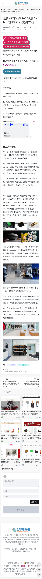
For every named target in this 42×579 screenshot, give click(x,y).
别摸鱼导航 (23, 549)
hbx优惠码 (10, 10)
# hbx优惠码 (11, 365)
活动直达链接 (13, 71)
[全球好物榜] (21, 3)
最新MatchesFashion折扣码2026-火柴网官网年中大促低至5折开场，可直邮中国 (31, 437)
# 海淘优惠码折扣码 (23, 365)
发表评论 (34, 502)
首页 (4, 10)
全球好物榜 (26, 551)
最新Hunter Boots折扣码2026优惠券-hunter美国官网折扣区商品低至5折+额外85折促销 (10, 461)
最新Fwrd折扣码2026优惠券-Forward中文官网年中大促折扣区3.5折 (31, 413)
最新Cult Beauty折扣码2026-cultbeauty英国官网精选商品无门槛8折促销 (10, 437)
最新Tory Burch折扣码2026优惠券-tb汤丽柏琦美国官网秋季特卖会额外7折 (10, 413)
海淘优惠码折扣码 (20, 10)
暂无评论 (8, 468)
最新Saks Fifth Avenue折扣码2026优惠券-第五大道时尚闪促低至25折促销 (31, 461)
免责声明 (7, 549)
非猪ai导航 (32, 549)
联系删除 (15, 549)
